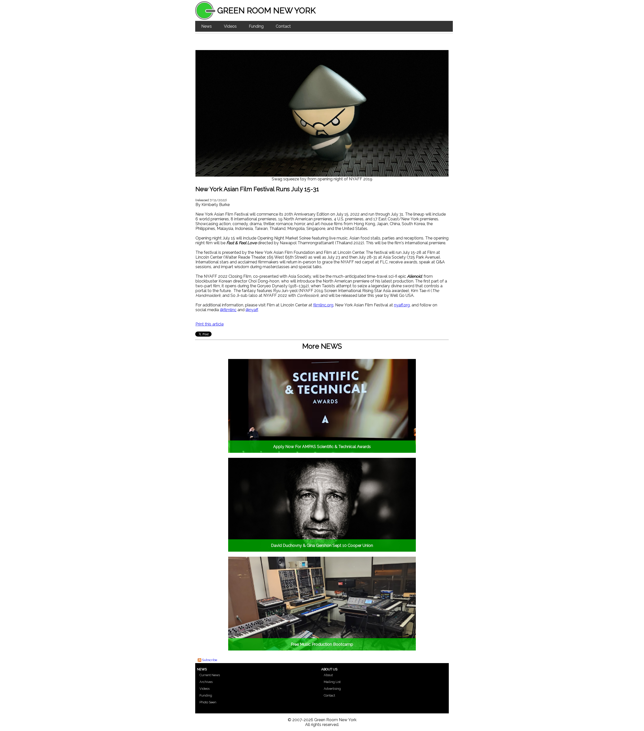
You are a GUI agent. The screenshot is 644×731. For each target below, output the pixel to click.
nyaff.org (402, 305)
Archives (206, 682)
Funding (256, 26)
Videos (230, 26)
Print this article (209, 324)
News (206, 26)
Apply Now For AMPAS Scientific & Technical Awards (322, 446)
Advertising (332, 689)
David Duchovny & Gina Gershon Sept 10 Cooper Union (322, 545)
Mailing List (332, 682)
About (328, 675)
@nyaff (252, 309)
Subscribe (209, 660)
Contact (283, 26)
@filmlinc (228, 309)
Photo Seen (207, 702)
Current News (209, 675)
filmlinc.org (323, 305)
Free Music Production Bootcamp (322, 644)
